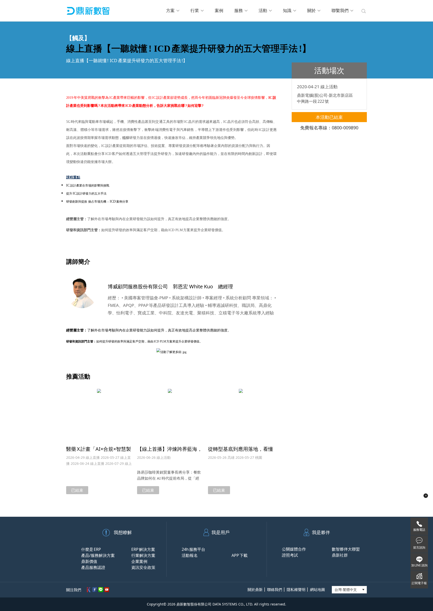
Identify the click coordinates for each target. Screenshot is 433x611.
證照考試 (290, 555)
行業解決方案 (143, 555)
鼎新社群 (340, 555)
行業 (194, 10)
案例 (219, 10)
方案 (170, 10)
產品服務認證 (93, 567)
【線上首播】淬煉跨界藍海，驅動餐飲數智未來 (169, 452)
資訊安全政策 (143, 567)
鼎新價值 (89, 561)
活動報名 (190, 555)
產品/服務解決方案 (98, 555)
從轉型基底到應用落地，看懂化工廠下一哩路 (240, 452)
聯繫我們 (340, 10)
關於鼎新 (255, 589)
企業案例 (139, 561)
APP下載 (240, 555)
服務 (238, 10)
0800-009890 (345, 128)
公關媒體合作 (294, 549)
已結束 (77, 490)
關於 (311, 10)
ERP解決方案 (143, 549)
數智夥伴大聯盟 (346, 549)
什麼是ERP (91, 549)
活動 (263, 10)
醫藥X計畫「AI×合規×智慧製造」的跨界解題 (98, 452)
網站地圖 (317, 589)
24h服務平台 (193, 549)
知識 (287, 10)
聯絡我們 (274, 589)
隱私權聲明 (296, 589)
